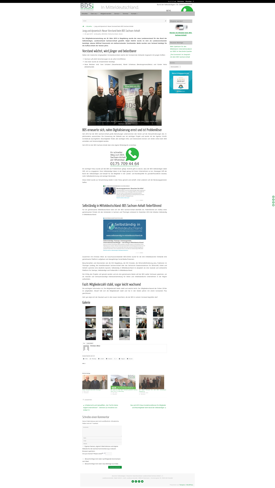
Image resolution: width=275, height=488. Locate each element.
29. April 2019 (89, 34)
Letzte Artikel (90, 343)
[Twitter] (175, 1)
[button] (90, 311)
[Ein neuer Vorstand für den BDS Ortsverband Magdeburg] (152, 382)
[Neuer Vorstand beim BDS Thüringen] (95, 382)
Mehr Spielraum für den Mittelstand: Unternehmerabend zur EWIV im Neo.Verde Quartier (181, 49)
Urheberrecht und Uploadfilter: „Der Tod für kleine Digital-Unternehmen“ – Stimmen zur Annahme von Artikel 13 (100, 407)
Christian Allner (95, 346)
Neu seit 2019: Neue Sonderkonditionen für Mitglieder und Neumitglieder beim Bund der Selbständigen (148, 406)
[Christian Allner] (86, 350)
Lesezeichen (88, 400)
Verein (121, 34)
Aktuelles (89, 26)
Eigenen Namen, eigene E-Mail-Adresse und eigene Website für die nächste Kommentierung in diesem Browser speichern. (100, 448)
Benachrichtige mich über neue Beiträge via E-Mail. (101, 464)
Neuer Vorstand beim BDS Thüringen (91, 390)
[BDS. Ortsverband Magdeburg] (173, 1)
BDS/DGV (104, 34)
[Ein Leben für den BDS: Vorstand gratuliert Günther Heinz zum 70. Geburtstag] (124, 382)
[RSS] (169, 1)
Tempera (182, 485)
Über (84, 343)
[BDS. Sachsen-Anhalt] (171, 1)
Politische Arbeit (113, 34)
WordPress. (189, 485)
